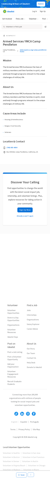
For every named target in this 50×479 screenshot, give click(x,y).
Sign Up (43, 11)
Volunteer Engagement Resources (12, 374)
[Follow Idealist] (16, 414)
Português (34, 422)
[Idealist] (8, 11)
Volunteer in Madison (11, 469)
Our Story (31, 348)
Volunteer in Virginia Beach (14, 465)
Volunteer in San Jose (31, 453)
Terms (13, 429)
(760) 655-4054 (12, 147)
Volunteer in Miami (31, 469)
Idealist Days (12, 337)
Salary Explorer (33, 324)
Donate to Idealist (34, 367)
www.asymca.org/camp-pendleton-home (33, 51)
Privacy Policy (24, 429)
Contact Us (31, 358)
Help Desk (31, 362)
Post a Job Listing (14, 352)
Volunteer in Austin (30, 461)
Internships (32, 315)
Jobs (29, 310)
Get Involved (7, 19)
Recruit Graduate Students (14, 383)
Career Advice (32, 329)
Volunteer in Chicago (36, 465)
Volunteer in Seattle (11, 453)
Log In (34, 11)
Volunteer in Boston (11, 457)
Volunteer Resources (11, 331)
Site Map (36, 429)
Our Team (31, 353)
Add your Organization (13, 365)
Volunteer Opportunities (13, 311)
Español (23, 422)
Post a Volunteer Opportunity (14, 358)
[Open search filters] (45, 27)
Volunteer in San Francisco (33, 457)
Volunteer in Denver (11, 461)
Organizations (13, 325)
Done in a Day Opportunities (13, 319)
